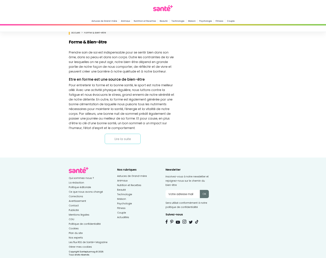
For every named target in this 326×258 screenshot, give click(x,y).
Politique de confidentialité (85, 224)
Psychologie (205, 21)
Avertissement (77, 201)
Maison (192, 21)
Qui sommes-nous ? (81, 178)
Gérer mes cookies (80, 246)
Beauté (164, 21)
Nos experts (76, 237)
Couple (231, 21)
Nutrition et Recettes (145, 21)
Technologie (177, 21)
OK (204, 194)
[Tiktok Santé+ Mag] (196, 221)
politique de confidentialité (182, 207)
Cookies (74, 228)
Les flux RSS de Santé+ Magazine (88, 242)
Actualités (123, 217)
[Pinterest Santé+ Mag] (171, 222)
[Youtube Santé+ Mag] (178, 222)
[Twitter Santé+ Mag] (191, 222)
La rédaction (76, 182)
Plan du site (76, 233)
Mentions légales (79, 214)
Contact (74, 205)
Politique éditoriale (80, 187)
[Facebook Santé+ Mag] (167, 222)
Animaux (125, 21)
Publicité (74, 210)
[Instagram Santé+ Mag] (184, 222)
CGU (71, 219)
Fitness (219, 21)
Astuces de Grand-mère (104, 21)
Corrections (76, 196)
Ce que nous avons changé (86, 192)
